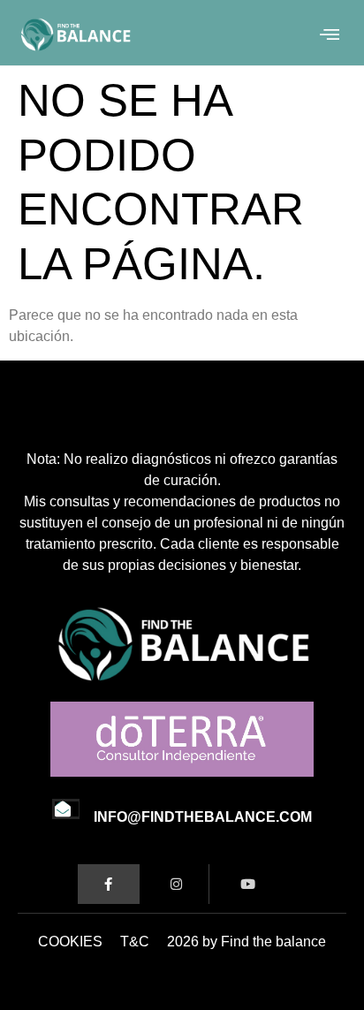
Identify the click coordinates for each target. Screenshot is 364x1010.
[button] (330, 35)
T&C (134, 941)
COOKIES (70, 941)
